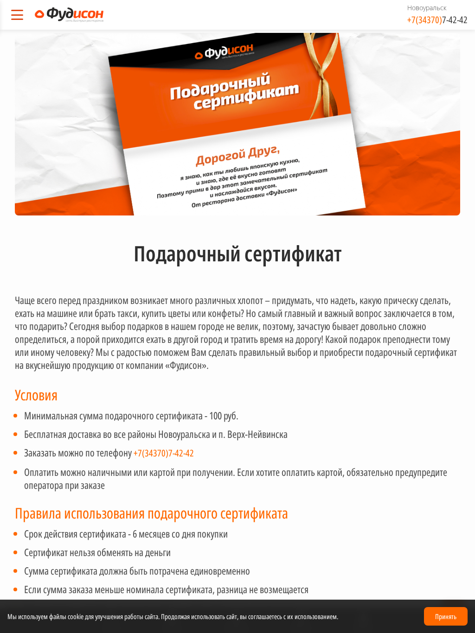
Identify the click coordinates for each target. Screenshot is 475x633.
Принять (445, 616)
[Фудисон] (69, 14)
